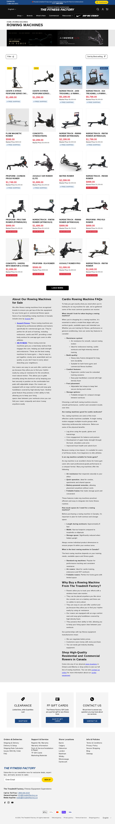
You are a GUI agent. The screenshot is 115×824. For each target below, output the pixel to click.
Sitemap (89, 754)
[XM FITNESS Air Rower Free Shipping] (32, 38)
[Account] (103, 9)
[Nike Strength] (87, 16)
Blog (88, 751)
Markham (62, 754)
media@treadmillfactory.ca (27, 797)
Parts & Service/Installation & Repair (42, 749)
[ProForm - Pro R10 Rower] (97, 206)
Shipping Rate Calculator (13, 748)
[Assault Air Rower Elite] (44, 162)
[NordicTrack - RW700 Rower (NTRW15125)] (97, 120)
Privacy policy (68, 818)
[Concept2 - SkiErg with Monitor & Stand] (17, 250)
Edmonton (63, 748)
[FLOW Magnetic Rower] (17, 120)
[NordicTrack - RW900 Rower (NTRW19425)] (70, 120)
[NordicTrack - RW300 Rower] (97, 162)
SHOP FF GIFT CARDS (57, 720)
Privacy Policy (92, 745)
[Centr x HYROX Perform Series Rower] (44, 77)
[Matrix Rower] (70, 162)
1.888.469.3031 (24, 793)
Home (9, 22)
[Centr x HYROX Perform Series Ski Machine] (17, 77)
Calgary (62, 745)
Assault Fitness (23, 323)
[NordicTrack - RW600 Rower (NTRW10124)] (70, 206)
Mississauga (64, 759)
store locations (91, 664)
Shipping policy (94, 818)
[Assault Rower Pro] (70, 250)
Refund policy (56, 818)
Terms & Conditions (94, 743)
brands (28, 319)
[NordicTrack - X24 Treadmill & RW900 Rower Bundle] (97, 77)
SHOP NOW (23, 721)
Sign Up (47, 780)
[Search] (97, 9)
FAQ (5, 754)
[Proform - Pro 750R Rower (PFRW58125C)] (17, 206)
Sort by (95, 56)
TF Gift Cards (36, 753)
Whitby (61, 756)
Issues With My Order (12, 751)
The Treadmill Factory (28, 818)
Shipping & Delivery (11, 743)
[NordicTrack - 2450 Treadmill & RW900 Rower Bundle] (70, 77)
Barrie (61, 743)
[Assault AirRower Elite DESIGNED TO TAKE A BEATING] (83, 38)
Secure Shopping (93, 748)
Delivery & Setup (10, 745)
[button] (107, 9)
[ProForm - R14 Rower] (44, 250)
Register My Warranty (40, 743)
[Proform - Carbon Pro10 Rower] (17, 162)
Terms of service (81, 818)
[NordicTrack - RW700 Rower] (97, 250)
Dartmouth (63, 762)
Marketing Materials (39, 755)
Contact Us (92, 721)
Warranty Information (39, 745)
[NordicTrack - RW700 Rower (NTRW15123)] (44, 206)
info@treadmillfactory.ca (27, 795)
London (62, 751)
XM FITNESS (22, 343)
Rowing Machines (20, 22)
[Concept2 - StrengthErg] (44, 120)
